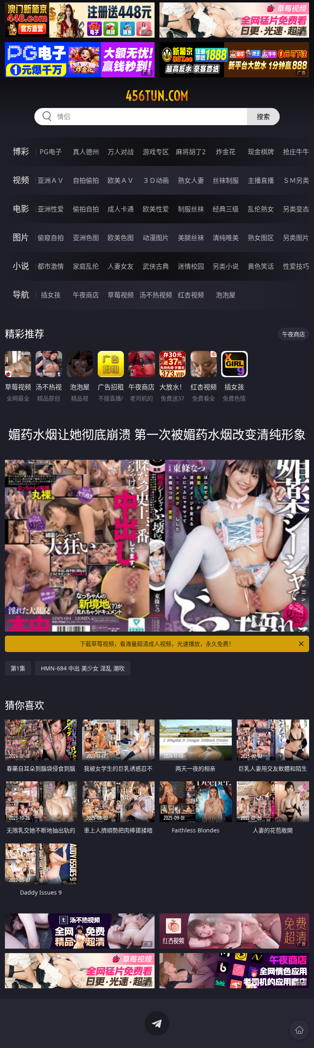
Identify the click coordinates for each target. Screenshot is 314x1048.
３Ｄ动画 (156, 180)
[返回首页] (299, 1030)
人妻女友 (121, 266)
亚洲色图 (86, 237)
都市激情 (51, 266)
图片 (21, 237)
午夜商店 (86, 294)
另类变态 (296, 209)
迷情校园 (191, 266)
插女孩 (51, 294)
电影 (21, 208)
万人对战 (121, 151)
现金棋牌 (261, 151)
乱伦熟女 (261, 209)
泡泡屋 (226, 294)
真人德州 (86, 151)
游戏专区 (156, 151)
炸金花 (226, 151)
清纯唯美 (226, 237)
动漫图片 (156, 237)
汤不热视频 (155, 294)
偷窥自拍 (51, 237)
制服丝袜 (191, 209)
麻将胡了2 (191, 151)
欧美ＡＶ (121, 180)
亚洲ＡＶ (51, 180)
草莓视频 (121, 294)
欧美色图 (121, 237)
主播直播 (261, 180)
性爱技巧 (296, 266)
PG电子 (51, 151)
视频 (21, 180)
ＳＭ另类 (296, 180)
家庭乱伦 (86, 266)
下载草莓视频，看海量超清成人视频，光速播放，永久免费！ (157, 644)
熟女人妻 (191, 180)
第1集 (18, 668)
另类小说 (226, 266)
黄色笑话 (261, 266)
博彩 (21, 151)
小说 (21, 266)
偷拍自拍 (86, 209)
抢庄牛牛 (296, 151)
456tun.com (157, 96)
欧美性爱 (156, 209)
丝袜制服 (226, 180)
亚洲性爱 (51, 209)
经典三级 (226, 209)
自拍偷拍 (86, 180)
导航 (21, 294)
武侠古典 (156, 266)
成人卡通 (121, 209)
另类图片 (296, 237)
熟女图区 (261, 237)
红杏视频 (191, 294)
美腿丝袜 (191, 237)
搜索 (263, 116)
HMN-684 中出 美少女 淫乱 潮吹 (83, 668)
